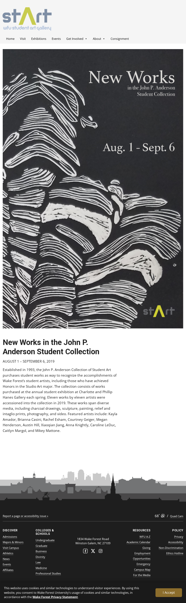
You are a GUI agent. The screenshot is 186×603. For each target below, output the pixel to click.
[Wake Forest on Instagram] (100, 552)
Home (10, 39)
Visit (23, 39)
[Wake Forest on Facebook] (85, 552)
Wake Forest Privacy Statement (55, 597)
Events (56, 39)
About (97, 39)
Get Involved (74, 39)
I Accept (169, 592)
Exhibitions (38, 39)
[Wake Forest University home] (93, 532)
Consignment (120, 39)
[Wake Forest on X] (93, 552)
